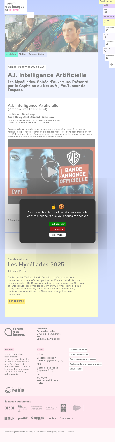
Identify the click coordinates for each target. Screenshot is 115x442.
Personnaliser (57, 234)
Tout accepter (57, 223)
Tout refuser (57, 229)
